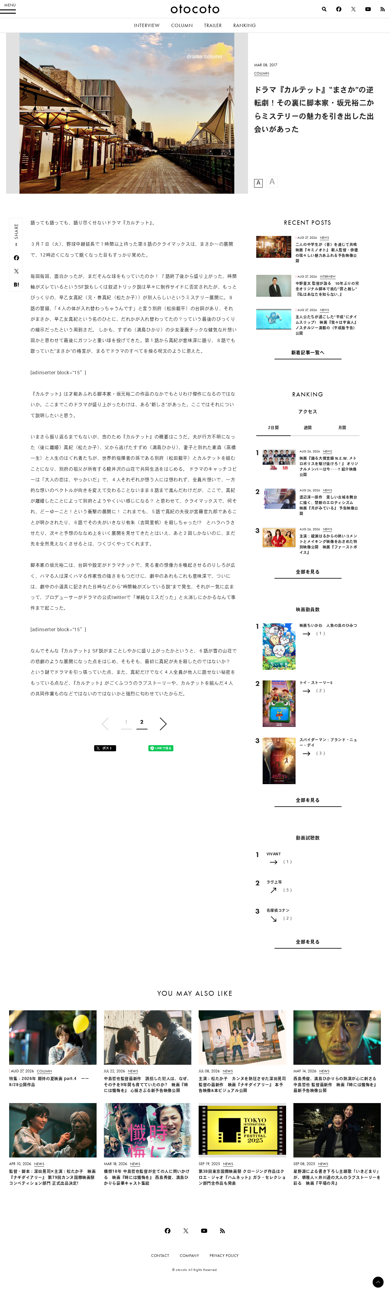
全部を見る (308, 572)
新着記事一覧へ (307, 353)
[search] (324, 9)
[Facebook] (339, 9)
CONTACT (160, 1255)
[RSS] (382, 9)
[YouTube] (368, 9)
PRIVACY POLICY (224, 1255)
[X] (353, 9)
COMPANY (189, 1255)
